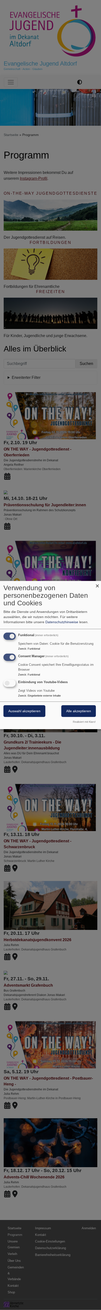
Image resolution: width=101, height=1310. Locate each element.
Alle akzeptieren (78, 711)
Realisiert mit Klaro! (84, 721)
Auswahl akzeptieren (24, 711)
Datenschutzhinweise (61, 622)
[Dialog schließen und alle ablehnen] (97, 584)
